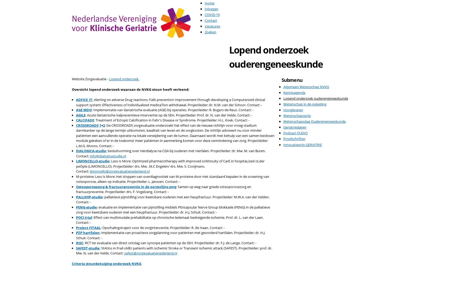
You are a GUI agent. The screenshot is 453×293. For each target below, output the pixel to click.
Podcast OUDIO (295, 133)
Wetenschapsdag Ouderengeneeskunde (314, 121)
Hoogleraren (293, 110)
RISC (79, 243)
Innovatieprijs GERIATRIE (302, 144)
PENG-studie (86, 207)
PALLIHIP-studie (89, 197)
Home (209, 3)
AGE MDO (84, 110)
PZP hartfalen (88, 232)
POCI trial (84, 217)
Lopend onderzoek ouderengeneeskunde (315, 98)
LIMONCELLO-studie (93, 161)
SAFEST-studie (88, 248)
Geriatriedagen (294, 127)
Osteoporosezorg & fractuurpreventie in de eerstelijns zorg (126, 186)
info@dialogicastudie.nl (108, 156)
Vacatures (212, 26)
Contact (211, 20)
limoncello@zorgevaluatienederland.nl (120, 171)
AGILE (80, 115)
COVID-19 (212, 14)
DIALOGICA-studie (91, 150)
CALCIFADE (85, 120)
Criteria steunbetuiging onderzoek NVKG (106, 263)
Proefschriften (294, 138)
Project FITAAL (88, 227)
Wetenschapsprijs (297, 115)
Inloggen (211, 9)
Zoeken (210, 32)
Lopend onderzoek (124, 79)
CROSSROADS (87, 125)
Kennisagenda (294, 92)
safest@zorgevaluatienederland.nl (150, 253)
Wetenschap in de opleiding (304, 104)
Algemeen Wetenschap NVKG (306, 86)
